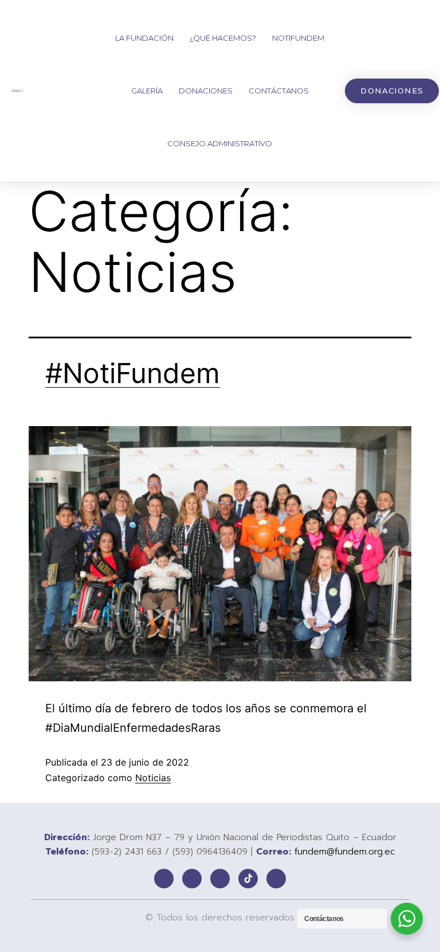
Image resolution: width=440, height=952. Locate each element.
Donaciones (206, 90)
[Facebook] (164, 878)
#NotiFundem (132, 373)
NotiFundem (298, 37)
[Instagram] (220, 878)
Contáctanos (279, 90)
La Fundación (144, 37)
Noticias (153, 777)
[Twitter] (192, 878)
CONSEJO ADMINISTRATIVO (219, 143)
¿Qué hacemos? (223, 37)
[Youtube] (276, 878)
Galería (147, 90)
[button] (392, 91)
